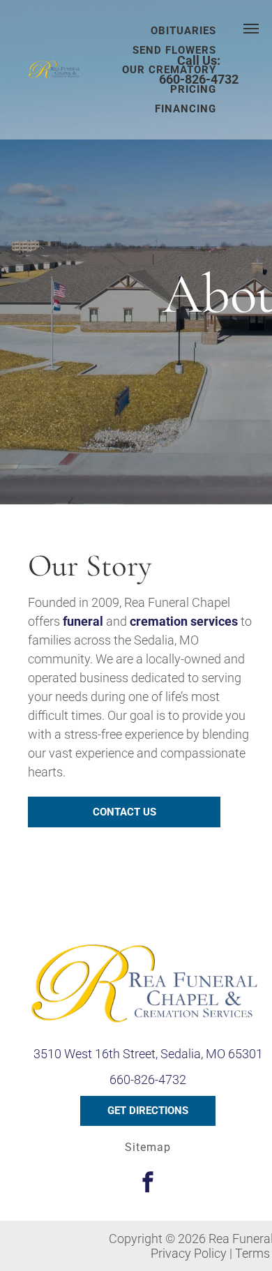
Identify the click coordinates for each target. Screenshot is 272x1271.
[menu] (251, 29)
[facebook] (147, 1184)
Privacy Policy (189, 1253)
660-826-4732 (199, 79)
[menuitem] (174, 50)
